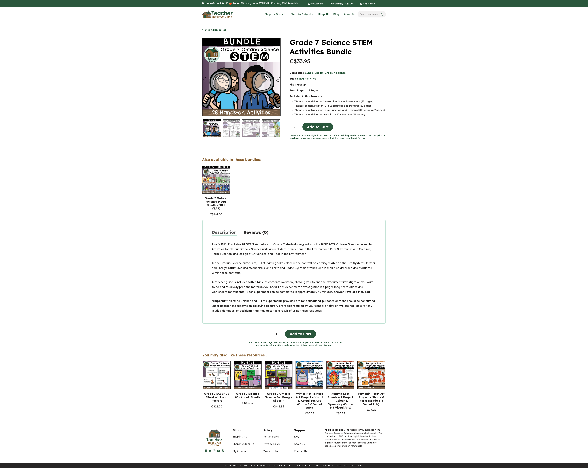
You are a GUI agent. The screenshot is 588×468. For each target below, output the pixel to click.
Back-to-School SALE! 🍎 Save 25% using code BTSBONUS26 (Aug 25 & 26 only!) (250, 3)
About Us (349, 14)
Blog (336, 14)
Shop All (323, 14)
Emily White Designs (349, 465)
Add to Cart (318, 127)
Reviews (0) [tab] (256, 232)
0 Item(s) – (343, 3)
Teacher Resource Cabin (217, 14)
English (319, 72)
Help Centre (368, 3)
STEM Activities (306, 78)
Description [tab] (224, 232)
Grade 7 (330, 72)
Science (341, 72)
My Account (316, 3)
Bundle (309, 72)
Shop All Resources (215, 30)
